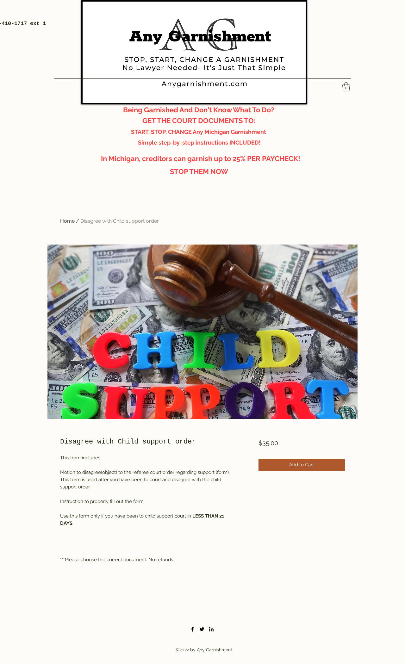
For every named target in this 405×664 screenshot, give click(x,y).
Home (67, 221)
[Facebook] (192, 629)
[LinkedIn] (211, 629)
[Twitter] (202, 629)
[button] (346, 86)
